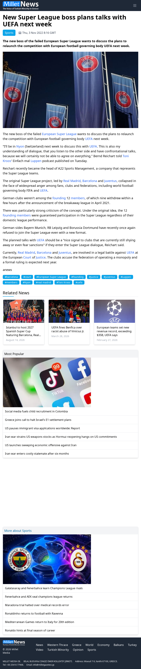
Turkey (132, 645)
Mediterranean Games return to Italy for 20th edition (39, 622)
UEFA (89, 139)
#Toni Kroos (63, 282)
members (78, 198)
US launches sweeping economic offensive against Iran (41, 445)
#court (27, 276)
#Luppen (126, 276)
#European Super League (51, 276)
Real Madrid (72, 181)
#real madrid (43, 282)
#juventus (109, 276)
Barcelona (89, 181)
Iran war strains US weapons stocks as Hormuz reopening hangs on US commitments (61, 437)
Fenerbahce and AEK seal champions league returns (39, 597)
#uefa (79, 282)
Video (39, 650)
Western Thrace (57, 645)
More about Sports (18, 531)
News (39, 645)
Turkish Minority (58, 650)
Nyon (20, 146)
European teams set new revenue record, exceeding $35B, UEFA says (114, 331)
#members (11, 282)
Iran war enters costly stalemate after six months (37, 453)
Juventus (110, 181)
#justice (93, 276)
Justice (41, 257)
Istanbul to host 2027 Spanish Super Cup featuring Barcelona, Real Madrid (22, 331)
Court (27, 257)
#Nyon (26, 282)
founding (59, 198)
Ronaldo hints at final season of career (30, 630)
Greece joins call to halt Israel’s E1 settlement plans (38, 420)
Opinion (78, 650)
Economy (103, 645)
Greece (76, 645)
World (89, 645)
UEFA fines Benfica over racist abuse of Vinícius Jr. (67, 329)
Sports (92, 650)
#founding (77, 276)
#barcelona (11, 276)
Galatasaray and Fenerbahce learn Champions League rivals (44, 588)
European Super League (59, 134)
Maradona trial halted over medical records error (37, 605)
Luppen (36, 161)
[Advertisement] (70, 491)
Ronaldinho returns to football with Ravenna (34, 613)
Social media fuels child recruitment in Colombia (36, 411)
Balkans (119, 645)
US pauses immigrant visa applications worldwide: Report (42, 428)
